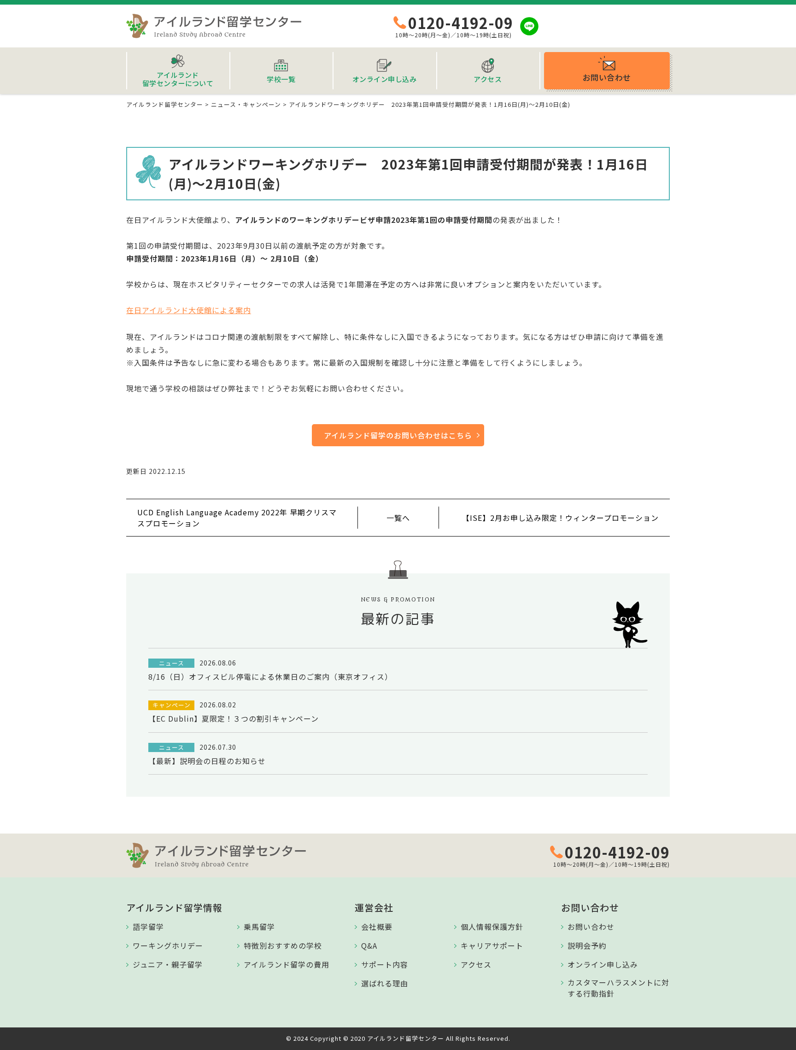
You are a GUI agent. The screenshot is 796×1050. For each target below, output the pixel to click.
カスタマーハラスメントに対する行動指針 (618, 988)
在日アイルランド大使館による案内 (188, 309)
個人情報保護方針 (492, 926)
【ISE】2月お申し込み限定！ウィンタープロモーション (560, 517)
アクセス (476, 964)
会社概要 (376, 926)
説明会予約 (587, 945)
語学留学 (148, 926)
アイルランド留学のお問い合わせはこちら (398, 435)
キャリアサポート (492, 945)
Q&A (369, 945)
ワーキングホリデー (168, 945)
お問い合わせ (591, 926)
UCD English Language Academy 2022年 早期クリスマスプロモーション (237, 518)
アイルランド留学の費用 (286, 964)
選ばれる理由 (384, 983)
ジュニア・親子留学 (168, 964)
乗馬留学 (259, 926)
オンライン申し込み (603, 964)
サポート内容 (384, 964)
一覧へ (398, 517)
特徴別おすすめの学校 (283, 945)
